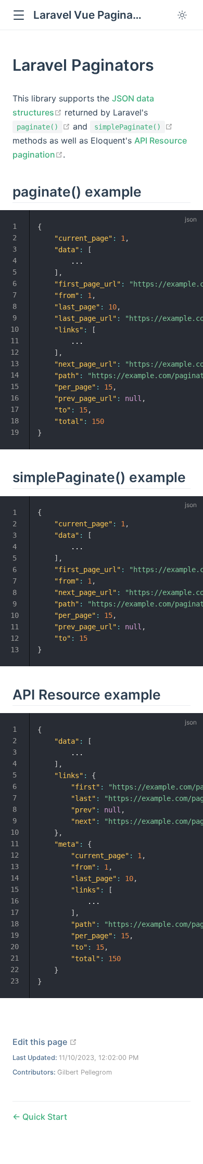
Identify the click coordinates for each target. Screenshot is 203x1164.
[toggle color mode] (182, 15)
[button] (18, 15)
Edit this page (44, 1042)
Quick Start (43, 1116)
